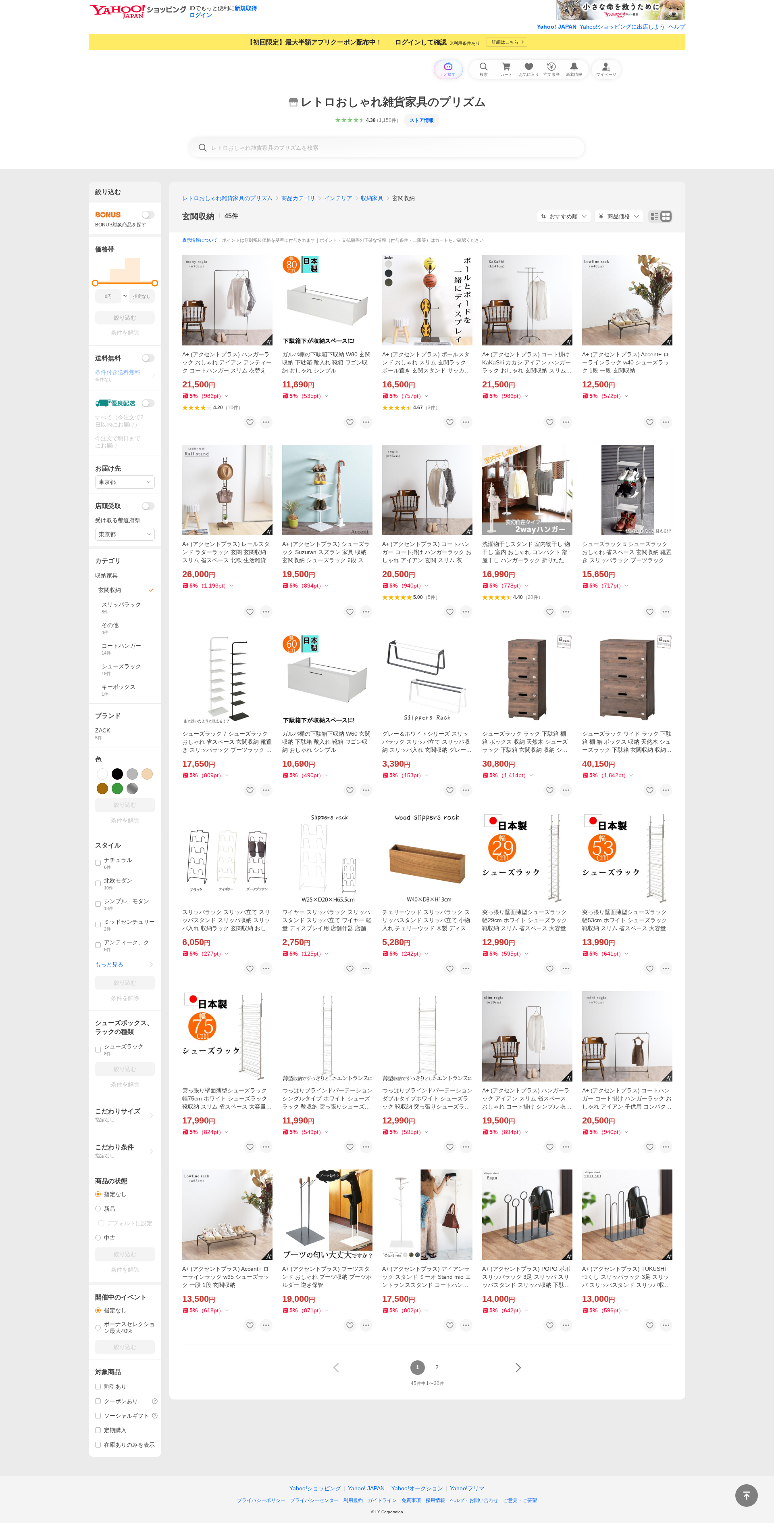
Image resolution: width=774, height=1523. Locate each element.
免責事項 (411, 1500)
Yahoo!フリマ (467, 1488)
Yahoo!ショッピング (315, 1488)
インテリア (338, 198)
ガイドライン (382, 1500)
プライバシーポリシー (261, 1500)
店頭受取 (108, 505)
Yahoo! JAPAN (556, 26)
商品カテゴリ (298, 198)
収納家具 (372, 198)
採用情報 (435, 1500)
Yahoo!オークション (417, 1488)
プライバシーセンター (314, 1500)
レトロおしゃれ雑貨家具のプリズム (227, 198)
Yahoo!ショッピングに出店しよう (622, 26)
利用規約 (353, 1500)
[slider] (95, 283)
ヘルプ (676, 26)
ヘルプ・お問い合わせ (474, 1500)
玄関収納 (198, 216)
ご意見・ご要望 (520, 1500)
